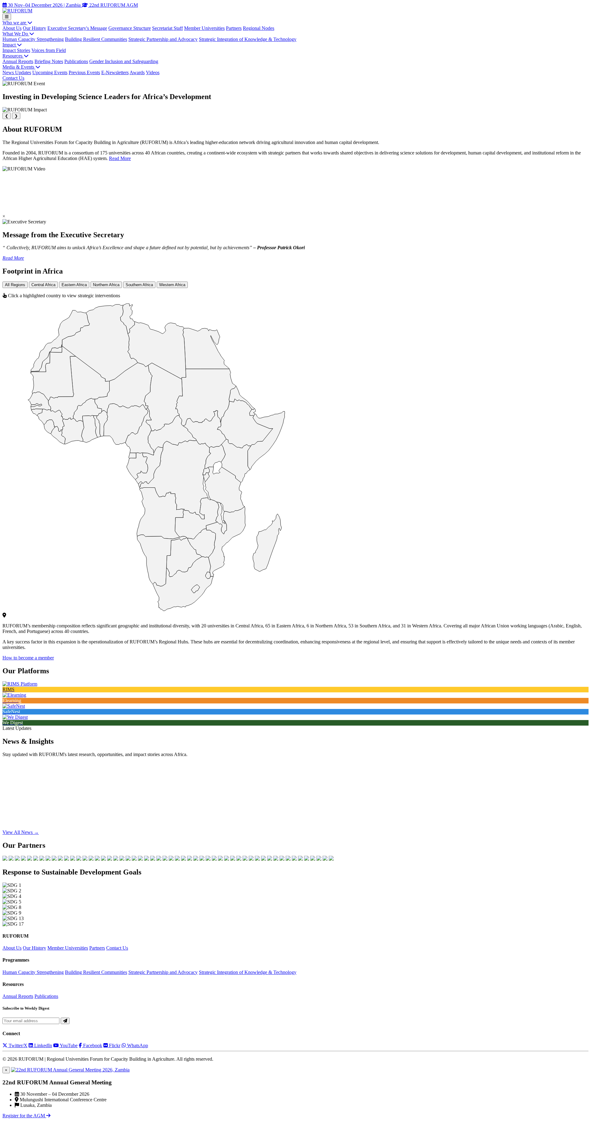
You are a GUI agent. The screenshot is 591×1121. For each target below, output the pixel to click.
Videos (152, 72)
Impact (9, 44)
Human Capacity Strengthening (33, 39)
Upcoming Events (49, 72)
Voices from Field (48, 50)
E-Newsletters (115, 72)
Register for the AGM (24, 1115)
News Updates (16, 72)
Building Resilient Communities (96, 39)
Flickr (114, 1045)
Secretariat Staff (167, 28)
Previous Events (84, 72)
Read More (120, 158)
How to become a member (28, 657)
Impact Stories (16, 50)
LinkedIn (42, 1045)
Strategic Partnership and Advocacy (163, 39)
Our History (34, 28)
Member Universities (204, 28)
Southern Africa (139, 284)
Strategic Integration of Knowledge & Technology (247, 39)
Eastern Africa (74, 284)
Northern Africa (106, 284)
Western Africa (172, 284)
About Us (12, 28)
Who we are (14, 22)
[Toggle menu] (6, 17)
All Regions (15, 284)
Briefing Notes (48, 61)
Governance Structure (129, 28)
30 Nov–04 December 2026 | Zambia (44, 5)
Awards (137, 72)
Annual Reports (17, 61)
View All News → (20, 832)
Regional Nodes (258, 28)
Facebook (92, 1045)
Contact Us (13, 78)
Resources (13, 55)
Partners (234, 28)
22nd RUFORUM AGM (113, 5)
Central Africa (43, 284)
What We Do (15, 33)
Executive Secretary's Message (77, 28)
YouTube (68, 1045)
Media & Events (18, 67)
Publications (76, 61)
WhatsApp (137, 1045)
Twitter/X (17, 1045)
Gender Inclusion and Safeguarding (123, 61)
